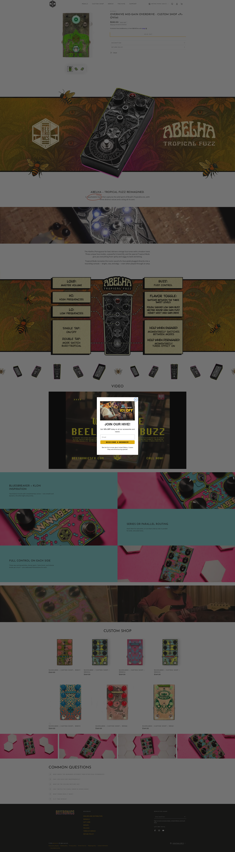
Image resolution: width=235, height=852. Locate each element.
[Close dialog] (135, 399)
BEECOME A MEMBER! (117, 442)
